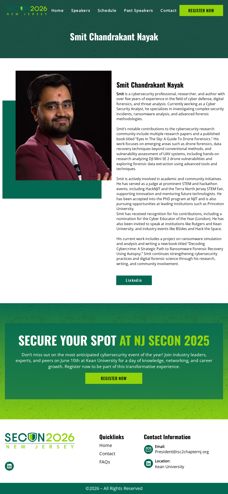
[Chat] (9, 466)
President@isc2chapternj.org (182, 451)
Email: (160, 446)
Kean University (169, 466)
